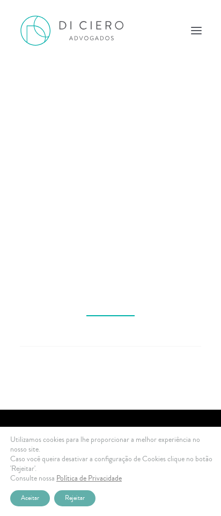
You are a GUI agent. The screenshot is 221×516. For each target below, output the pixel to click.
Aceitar (30, 498)
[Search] (110, 358)
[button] (196, 30)
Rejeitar (75, 498)
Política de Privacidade (89, 478)
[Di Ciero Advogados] (71, 30)
